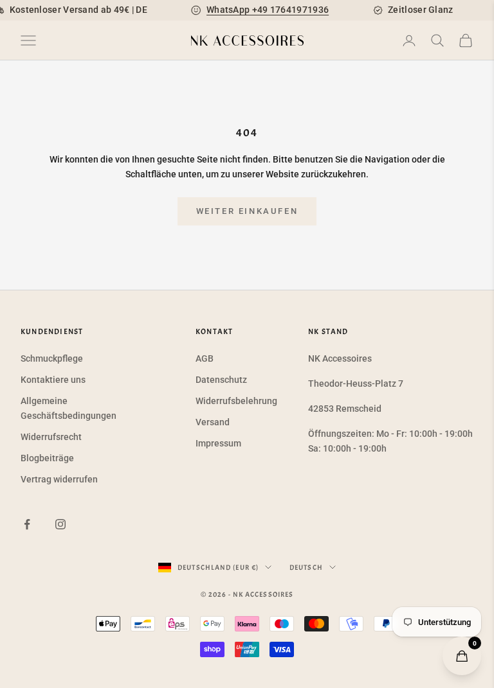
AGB (205, 358)
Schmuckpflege (52, 358)
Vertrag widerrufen (59, 479)
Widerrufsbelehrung (236, 401)
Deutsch (306, 567)
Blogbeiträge (47, 458)
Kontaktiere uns (53, 380)
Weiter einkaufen (247, 211)
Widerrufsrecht (51, 437)
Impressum (218, 443)
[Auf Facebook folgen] (27, 524)
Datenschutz (221, 380)
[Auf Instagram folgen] (60, 524)
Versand (213, 422)
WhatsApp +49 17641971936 (267, 9)
